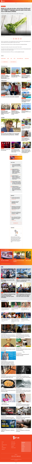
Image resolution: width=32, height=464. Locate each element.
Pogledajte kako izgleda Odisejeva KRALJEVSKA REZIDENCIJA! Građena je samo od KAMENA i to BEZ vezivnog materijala (5, 113)
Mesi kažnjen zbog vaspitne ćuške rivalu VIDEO (7, 281)
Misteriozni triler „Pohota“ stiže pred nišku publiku (5, 150)
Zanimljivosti (3, 6)
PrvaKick (23, 448)
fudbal (2, 278)
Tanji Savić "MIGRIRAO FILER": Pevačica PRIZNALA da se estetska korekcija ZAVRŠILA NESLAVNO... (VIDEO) (26, 139)
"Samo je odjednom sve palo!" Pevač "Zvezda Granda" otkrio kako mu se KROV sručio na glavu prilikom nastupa (15, 150)
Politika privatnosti (13, 447)
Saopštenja (12, 446)
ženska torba (27, 58)
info (17, 292)
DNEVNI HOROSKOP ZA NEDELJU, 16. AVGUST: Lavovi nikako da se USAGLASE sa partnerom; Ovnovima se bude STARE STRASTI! (16, 177)
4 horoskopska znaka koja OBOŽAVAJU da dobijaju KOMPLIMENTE (15, 202)
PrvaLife (23, 449)
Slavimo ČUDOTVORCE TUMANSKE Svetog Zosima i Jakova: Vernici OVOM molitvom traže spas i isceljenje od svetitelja (15, 113)
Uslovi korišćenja (13, 443)
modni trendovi (3, 58)
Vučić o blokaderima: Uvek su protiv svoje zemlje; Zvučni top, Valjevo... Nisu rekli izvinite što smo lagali (23, 295)
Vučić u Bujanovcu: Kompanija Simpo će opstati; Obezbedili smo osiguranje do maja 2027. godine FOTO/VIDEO (8, 296)
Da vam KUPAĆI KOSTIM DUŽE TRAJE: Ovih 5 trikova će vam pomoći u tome (16, 76)
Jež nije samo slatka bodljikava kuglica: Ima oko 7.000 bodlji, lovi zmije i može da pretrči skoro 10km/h (16, 165)
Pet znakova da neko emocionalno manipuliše (10, 96)
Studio (2, 446)
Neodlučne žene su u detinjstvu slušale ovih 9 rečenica (26, 90)
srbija (17, 278)
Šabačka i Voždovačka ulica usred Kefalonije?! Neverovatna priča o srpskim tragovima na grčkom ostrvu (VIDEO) (26, 100)
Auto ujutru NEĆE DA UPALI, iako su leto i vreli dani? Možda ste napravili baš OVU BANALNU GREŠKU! (26, 76)
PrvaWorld (23, 446)
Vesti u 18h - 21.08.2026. (5, 260)
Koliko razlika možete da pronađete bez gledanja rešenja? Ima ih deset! (26, 112)
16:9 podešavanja (4, 447)
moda (8, 58)
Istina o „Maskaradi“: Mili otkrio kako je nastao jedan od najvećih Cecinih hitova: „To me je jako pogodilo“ (26, 127)
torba (14, 58)
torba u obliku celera (20, 58)
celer (11, 58)
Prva (2, 443)
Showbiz (23, 136)
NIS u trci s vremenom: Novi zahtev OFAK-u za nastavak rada (23, 281)
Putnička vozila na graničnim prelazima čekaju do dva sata (16, 198)
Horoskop (12, 227)
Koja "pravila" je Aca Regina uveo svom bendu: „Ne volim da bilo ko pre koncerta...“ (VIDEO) (10, 134)
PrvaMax (23, 445)
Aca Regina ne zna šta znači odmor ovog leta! (18, 261)
